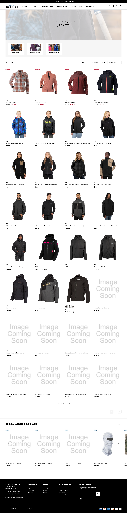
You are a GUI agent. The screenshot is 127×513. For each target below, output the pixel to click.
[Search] (109, 6)
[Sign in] (113, 6)
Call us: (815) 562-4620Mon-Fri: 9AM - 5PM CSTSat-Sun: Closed (13, 493)
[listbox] (114, 62)
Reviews (45, 490)
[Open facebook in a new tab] (80, 499)
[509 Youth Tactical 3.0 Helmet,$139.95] (48, 444)
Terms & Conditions (63, 495)
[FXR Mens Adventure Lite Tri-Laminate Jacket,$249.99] (48, 206)
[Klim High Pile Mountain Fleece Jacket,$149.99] (107, 334)
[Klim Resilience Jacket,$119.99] (78, 289)
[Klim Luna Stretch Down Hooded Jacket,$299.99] (78, 375)
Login (29, 488)
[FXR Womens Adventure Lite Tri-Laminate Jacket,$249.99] (78, 124)
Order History (31, 490)
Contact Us (45, 492)
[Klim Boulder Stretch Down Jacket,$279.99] (19, 334)
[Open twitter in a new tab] (84, 499)
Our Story (45, 488)
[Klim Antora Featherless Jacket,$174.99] (48, 375)
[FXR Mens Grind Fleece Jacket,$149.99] (107, 165)
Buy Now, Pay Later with (61, 1)
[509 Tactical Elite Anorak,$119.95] (78, 247)
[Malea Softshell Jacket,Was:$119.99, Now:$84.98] (78, 83)
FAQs (60, 488)
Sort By (104, 62)
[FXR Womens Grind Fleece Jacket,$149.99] (19, 165)
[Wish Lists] (117, 6)
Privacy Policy (62, 492)
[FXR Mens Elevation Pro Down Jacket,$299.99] (19, 247)
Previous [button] (5, 2)
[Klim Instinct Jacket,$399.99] (48, 289)
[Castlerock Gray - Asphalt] (73, 306)
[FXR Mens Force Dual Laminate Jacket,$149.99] (19, 206)
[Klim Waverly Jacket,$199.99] (19, 289)
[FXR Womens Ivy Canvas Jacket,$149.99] (107, 124)
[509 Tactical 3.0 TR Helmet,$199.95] (19, 444)
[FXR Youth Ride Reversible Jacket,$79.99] (19, 124)
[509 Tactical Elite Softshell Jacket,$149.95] (107, 247)
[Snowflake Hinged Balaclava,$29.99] (107, 444)
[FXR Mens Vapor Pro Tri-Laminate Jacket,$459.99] (78, 206)
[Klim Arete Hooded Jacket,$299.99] (48, 334)
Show (83, 62)
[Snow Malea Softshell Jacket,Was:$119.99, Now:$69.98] (107, 83)
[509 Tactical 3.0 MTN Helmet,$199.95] (78, 444)
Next (119, 412)
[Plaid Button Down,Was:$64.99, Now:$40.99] (19, 83)
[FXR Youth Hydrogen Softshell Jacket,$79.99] (48, 124)
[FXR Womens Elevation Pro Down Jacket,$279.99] (48, 165)
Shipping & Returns (63, 490)
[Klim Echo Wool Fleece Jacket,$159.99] (107, 289)
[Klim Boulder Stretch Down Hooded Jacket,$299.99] (78, 334)
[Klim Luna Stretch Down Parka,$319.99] (107, 375)
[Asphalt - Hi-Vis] (69, 306)
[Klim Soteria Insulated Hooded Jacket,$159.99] (19, 375)
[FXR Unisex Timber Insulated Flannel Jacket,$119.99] (78, 165)
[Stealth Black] (66, 306)
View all (119, 424)
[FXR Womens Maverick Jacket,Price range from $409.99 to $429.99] (48, 247)
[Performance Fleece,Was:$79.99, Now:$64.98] (48, 83)
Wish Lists (30, 492)
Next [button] (122, 2)
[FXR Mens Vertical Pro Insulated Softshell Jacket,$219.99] (107, 206)
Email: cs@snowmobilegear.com (15, 497)
